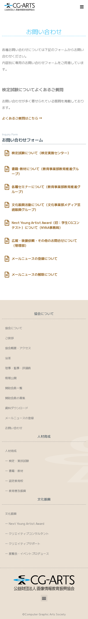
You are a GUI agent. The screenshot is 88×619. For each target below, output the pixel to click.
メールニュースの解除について (35, 274)
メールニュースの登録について (35, 258)
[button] (44, 598)
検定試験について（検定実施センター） (41, 152)
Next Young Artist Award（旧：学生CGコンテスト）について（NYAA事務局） (45, 225)
